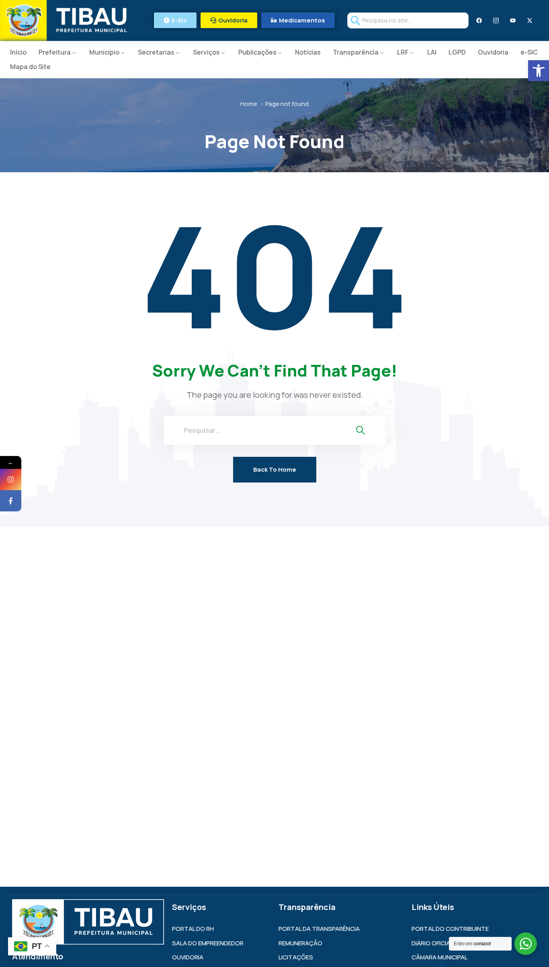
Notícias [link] (308, 52)
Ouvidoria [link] (493, 52)
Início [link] (18, 52)
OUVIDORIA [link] (187, 957)
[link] (538, 70)
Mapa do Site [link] (30, 66)
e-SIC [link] (529, 52)
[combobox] (408, 20)
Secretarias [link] (156, 52)
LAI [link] (431, 52)
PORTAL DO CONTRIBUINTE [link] (450, 928)
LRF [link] (403, 52)
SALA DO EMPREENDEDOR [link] (208, 943)
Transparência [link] (356, 52)
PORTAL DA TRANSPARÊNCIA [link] (319, 928)
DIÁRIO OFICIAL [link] (432, 943)
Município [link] (104, 52)
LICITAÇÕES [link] (296, 957)
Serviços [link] (206, 52)
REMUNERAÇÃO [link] (300, 943)
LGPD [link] (457, 52)
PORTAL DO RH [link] (193, 928)
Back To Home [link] (274, 469)
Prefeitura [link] (55, 52)
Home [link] (248, 104)
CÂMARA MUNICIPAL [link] (439, 957)
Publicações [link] (257, 52)
